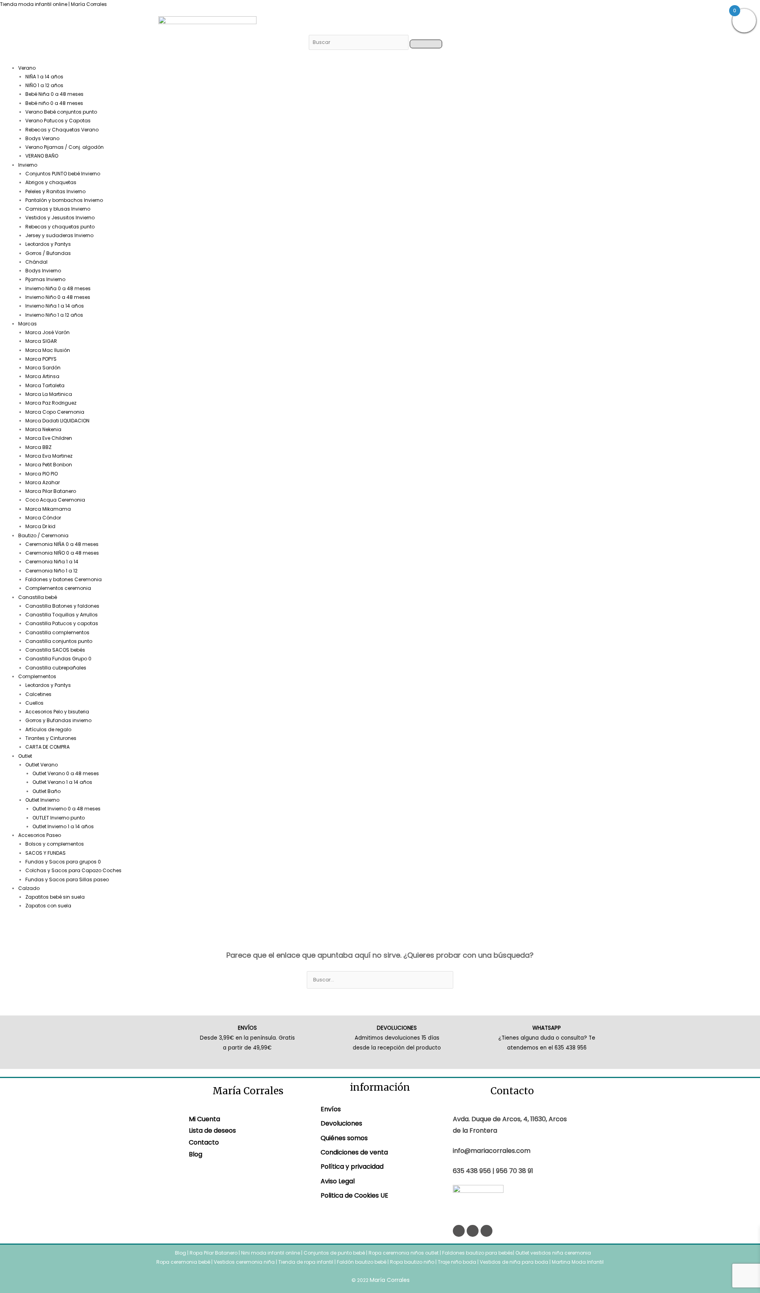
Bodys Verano (42, 138)
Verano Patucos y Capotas (58, 120)
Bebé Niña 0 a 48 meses (54, 94)
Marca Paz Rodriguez (50, 402)
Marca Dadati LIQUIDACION (57, 420)
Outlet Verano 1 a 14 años (62, 782)
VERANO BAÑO (41, 155)
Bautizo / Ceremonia (43, 535)
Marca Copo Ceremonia (54, 412)
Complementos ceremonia (58, 588)
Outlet (25, 756)
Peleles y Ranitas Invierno (55, 191)
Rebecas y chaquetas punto (60, 226)
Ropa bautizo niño (412, 1262)
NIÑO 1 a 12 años (44, 85)
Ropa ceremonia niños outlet (404, 1252)
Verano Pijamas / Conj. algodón (64, 147)
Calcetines (38, 694)
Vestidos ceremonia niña (244, 1262)
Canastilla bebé (37, 597)
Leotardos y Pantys (48, 244)
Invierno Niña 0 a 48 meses (58, 288)
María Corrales (390, 1280)
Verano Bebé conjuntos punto (61, 111)
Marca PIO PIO (41, 473)
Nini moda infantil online (271, 1252)
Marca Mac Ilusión (47, 350)
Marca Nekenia (43, 429)
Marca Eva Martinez (48, 456)
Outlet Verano (41, 764)
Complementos (37, 676)
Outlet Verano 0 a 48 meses (65, 773)
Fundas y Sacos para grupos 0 (63, 861)
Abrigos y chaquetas (50, 182)
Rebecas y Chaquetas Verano (62, 129)
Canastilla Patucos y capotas (61, 623)
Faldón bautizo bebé (361, 1262)
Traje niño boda (457, 1262)
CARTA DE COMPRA (47, 746)
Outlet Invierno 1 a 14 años (63, 826)
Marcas (27, 323)
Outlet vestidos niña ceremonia (553, 1252)
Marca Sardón (43, 367)
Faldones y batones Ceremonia (63, 579)
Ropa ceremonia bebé (183, 1262)
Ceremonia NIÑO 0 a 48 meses (62, 553)
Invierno (27, 165)
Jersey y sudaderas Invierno (59, 235)
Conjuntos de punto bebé (334, 1252)
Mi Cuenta (204, 1119)
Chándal (36, 262)
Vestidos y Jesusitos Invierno (60, 217)
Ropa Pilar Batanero (214, 1252)
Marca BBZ (38, 447)
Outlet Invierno (42, 800)
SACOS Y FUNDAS (45, 853)
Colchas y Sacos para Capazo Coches (73, 870)
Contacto (204, 1142)
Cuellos (34, 703)
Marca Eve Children (48, 438)
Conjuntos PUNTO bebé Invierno (62, 173)
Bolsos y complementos (54, 843)
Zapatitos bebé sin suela (55, 897)
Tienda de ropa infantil (305, 1262)
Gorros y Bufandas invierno (58, 720)
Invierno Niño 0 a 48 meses (57, 297)
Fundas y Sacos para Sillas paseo (67, 879)
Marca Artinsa (42, 376)
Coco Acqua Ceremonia (55, 499)
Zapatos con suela (48, 905)
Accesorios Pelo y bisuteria (57, 711)
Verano (27, 68)
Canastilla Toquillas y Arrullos (61, 614)
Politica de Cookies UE (354, 1195)
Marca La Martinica (48, 394)
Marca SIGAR (41, 341)
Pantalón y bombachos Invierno (64, 200)
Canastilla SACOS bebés (55, 649)
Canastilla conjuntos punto (58, 641)
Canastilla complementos (57, 632)
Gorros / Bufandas (48, 253)
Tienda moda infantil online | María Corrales (53, 4)
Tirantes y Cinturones (50, 738)
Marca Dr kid (40, 526)
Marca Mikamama (48, 509)
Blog (195, 1154)
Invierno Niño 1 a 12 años (54, 315)
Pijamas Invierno (45, 279)
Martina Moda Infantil (578, 1262)
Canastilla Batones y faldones (62, 606)
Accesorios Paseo (39, 835)
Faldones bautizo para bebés (477, 1252)
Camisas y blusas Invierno (57, 208)
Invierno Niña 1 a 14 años (54, 305)
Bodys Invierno (43, 270)
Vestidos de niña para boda (514, 1262)
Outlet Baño (46, 791)
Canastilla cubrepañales (55, 667)
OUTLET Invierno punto (58, 817)
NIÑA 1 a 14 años (44, 76)
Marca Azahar (42, 482)
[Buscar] (359, 42)
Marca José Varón (47, 332)
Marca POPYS (41, 359)
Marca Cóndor (43, 517)
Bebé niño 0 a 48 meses (54, 103)
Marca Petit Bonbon (48, 464)
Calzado (29, 888)
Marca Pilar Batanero (50, 491)
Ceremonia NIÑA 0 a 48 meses (62, 544)
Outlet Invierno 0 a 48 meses (66, 808)
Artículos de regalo (48, 729)
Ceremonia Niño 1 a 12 (51, 570)
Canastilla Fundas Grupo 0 (58, 658)
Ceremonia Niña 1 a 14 (51, 561)
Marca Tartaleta (45, 385)
